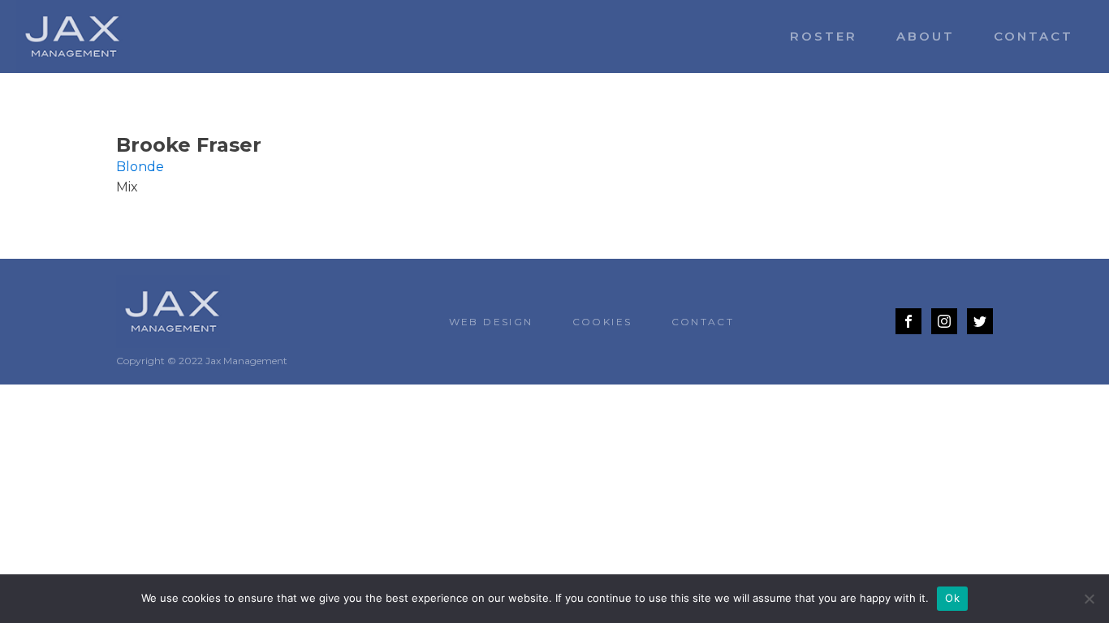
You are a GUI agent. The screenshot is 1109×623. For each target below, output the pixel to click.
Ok (952, 597)
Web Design (491, 322)
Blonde (140, 166)
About (925, 36)
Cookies (602, 322)
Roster (823, 36)
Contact (1033, 36)
